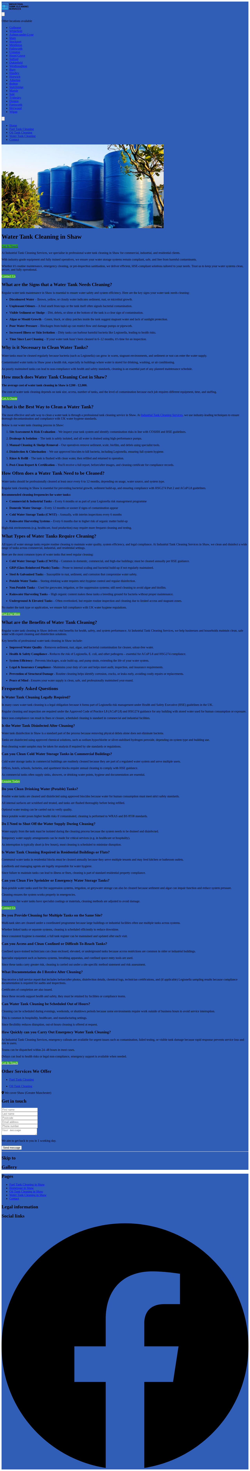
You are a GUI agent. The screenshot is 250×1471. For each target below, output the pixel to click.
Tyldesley (15, 97)
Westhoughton (18, 66)
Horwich (14, 76)
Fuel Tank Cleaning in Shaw (27, 1184)
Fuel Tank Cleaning (21, 129)
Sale (12, 94)
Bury (12, 69)
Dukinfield (16, 62)
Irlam (12, 38)
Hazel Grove (17, 55)
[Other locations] (3, 14)
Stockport (15, 41)
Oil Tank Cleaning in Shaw (26, 1191)
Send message (11, 1147)
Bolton (13, 83)
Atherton (14, 80)
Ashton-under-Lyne (21, 34)
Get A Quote (9, 398)
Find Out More (11, 614)
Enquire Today (11, 781)
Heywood (15, 108)
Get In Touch (10, 246)
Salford (13, 59)
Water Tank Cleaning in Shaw (27, 1195)
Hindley (14, 73)
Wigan (13, 111)
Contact (14, 139)
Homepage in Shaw (21, 1188)
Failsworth (15, 48)
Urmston (14, 52)
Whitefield (15, 31)
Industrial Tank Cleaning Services (162, 415)
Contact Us (8, 276)
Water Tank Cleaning (22, 136)
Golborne (15, 27)
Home (13, 125)
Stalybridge (16, 87)
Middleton (15, 45)
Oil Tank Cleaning (20, 132)
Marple (13, 90)
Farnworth (15, 104)
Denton (14, 101)
